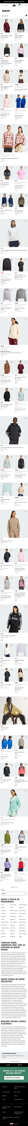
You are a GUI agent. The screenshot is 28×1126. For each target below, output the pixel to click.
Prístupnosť (16, 1117)
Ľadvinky (3, 910)
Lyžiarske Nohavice (12, 931)
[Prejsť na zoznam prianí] (5, 5)
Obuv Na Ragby (23, 904)
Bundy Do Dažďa (12, 919)
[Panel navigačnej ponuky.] (2, 5)
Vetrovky (3, 933)
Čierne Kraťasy (22, 933)
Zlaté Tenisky (13, 913)
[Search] (22, 5)
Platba (15, 1095)
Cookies (4, 1112)
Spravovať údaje (17, 1106)
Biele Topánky (13, 922)
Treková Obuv (22, 913)
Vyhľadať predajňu (18, 1099)
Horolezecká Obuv (22, 919)
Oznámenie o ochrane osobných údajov (19, 1113)
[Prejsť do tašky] (25, 5)
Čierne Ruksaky (21, 916)
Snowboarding (4, 928)
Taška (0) (20, 1064)
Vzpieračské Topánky (22, 925)
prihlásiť (8, 1064)
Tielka (2, 919)
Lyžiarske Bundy (12, 928)
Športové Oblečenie (12, 925)
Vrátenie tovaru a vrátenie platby (19, 1087)
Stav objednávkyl (6, 1092)
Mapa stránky (17, 1092)
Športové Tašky (5, 922)
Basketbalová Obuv (22, 931)
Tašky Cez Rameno (12, 937)
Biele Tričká (13, 904)
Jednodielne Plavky (4, 925)
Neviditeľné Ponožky (13, 916)
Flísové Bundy (22, 922)
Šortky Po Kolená (3, 937)
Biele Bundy (22, 928)
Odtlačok (4, 1095)
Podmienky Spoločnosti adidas (7, 1118)
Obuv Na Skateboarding (22, 908)
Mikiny (2, 931)
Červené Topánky (12, 934)
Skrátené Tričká (3, 913)
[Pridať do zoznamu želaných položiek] (11, 21)
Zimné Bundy (22, 910)
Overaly (3, 907)
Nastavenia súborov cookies (6, 1107)
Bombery (3, 916)
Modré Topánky (14, 910)
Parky (2, 904)
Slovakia (16, 1123)
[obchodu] (14, 6)
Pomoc (3, 1099)
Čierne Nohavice (12, 908)
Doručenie (4, 1086)
